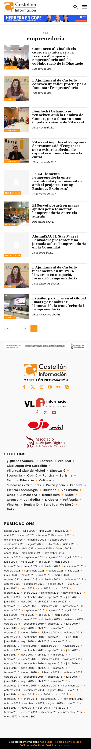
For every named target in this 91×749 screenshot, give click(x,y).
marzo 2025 (44, 548)
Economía (10, 224)
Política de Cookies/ (32, 745)
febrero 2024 (12, 566)
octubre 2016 (12, 663)
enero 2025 (11, 553)
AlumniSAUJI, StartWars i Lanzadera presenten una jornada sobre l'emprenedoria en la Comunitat (59, 242)
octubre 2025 (58, 539)
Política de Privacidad (68, 742)
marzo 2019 (60, 628)
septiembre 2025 (14, 544)
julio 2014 (73, 690)
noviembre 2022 (73, 579)
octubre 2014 (12, 690)
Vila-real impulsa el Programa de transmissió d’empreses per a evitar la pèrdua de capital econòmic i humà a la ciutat (59, 149)
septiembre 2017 (34, 650)
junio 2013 (10, 707)
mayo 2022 (27, 588)
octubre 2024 (12, 557)
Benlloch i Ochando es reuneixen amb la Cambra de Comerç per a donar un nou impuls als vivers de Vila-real (58, 117)
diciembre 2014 (50, 685)
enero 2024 (30, 566)
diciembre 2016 (50, 659)
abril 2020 (45, 615)
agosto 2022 (55, 584)
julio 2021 (72, 597)
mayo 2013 (27, 707)
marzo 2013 (61, 707)
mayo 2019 (27, 628)
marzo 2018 (60, 641)
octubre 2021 (12, 597)
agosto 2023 (55, 570)
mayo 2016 (27, 668)
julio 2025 (53, 544)
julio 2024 (73, 557)
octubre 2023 (12, 570)
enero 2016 (30, 672)
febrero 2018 (11, 646)
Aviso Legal (46, 742)
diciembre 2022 (50, 579)
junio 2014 (10, 694)
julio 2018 (72, 637)
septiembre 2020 (34, 610)
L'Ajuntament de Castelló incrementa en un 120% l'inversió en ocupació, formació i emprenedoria (54, 273)
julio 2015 (72, 677)
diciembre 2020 (50, 606)
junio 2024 (10, 562)
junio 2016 (10, 668)
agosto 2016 (55, 663)
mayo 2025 (11, 548)
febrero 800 (29, 716)
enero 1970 (11, 716)
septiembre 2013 (34, 703)
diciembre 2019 (50, 619)
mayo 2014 (27, 694)
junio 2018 (10, 641)
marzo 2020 (62, 615)
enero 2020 (30, 619)
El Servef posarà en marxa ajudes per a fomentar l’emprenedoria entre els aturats (55, 211)
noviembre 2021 (72, 592)
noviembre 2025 (36, 539)
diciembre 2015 (50, 672)
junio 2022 (10, 588)
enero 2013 (30, 712)
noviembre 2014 (72, 685)
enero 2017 (30, 659)
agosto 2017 (55, 650)
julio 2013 (73, 703)
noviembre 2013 (73, 699)
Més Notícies (12, 193)
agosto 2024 (55, 557)
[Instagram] (41, 387)
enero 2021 (30, 606)
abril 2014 (44, 694)
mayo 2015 (27, 681)
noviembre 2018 (72, 632)
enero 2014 (30, 699)
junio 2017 (10, 654)
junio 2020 (10, 615)
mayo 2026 (62, 531)
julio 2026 (29, 531)
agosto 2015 (55, 677)
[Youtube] (50, 387)
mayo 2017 (27, 654)
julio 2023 (73, 570)
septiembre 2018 (34, 637)
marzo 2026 (27, 535)
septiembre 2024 (34, 557)
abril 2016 (43, 668)
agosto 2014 (55, 690)
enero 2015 (30, 685)
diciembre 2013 (50, 699)
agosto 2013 (55, 703)
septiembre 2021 (34, 597)
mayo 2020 (27, 615)
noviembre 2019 (73, 619)
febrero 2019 (11, 632)
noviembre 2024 (54, 553)
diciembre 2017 (50, 646)
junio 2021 (10, 601)
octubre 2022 (12, 584)
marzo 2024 (62, 562)
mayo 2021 (27, 601)
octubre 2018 (12, 637)
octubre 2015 (12, 677)
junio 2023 (10, 575)
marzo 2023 (62, 575)
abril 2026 (10, 535)
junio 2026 (45, 531)
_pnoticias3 (12, 130)
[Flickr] (58, 387)
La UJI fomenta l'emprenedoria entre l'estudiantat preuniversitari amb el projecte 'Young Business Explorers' (57, 181)
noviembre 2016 (72, 659)
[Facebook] (24, 387)
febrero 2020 (12, 619)
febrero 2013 (11, 712)
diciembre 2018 (50, 632)
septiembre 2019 (34, 623)
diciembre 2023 (50, 566)
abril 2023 (45, 575)
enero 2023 (30, 579)
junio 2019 (10, 628)
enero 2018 (30, 646)
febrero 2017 (11, 659)
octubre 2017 (12, 650)
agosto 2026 (11, 531)
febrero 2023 (12, 579)
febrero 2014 (11, 699)
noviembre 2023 (74, 566)
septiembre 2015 (34, 677)
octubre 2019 (12, 623)
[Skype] (66, 387)
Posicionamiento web (58, 745)
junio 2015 (10, 681)
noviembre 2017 (72, 646)
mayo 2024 (27, 562)
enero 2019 (30, 632)
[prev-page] (7, 328)
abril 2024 (45, 562)
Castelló (10, 99)
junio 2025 (69, 544)
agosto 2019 (55, 623)
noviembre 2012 (72, 712)
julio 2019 (72, 623)
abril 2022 (44, 588)
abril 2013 (44, 707)
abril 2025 (27, 548)
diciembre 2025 (13, 539)
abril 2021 (43, 601)
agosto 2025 (35, 544)
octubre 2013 (12, 703)
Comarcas (10, 68)
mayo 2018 (27, 641)
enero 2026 (64, 535)
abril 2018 (43, 641)
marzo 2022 (61, 588)
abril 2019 (43, 628)
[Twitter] (33, 387)
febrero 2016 (11, 672)
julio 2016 (72, 663)
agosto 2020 (55, 610)
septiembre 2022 (34, 584)
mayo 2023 (27, 575)
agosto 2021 (55, 597)
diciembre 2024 (31, 553)
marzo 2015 (60, 681)
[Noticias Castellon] (20, 7)
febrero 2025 (63, 548)
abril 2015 (43, 681)
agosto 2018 (55, 637)
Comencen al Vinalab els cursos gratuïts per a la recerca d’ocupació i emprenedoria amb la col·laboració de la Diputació (57, 56)
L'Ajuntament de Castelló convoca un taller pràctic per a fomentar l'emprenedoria (59, 84)
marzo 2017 (60, 654)
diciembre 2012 (50, 712)
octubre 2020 (12, 610)
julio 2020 (73, 610)
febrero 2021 (11, 606)
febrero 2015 (11, 685)
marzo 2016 (60, 668)
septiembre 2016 (34, 663)
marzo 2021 (60, 601)
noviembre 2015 (72, 672)
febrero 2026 (46, 535)
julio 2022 (73, 584)
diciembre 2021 (50, 592)
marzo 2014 (61, 694)
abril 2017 (43, 654)
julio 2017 (72, 650)
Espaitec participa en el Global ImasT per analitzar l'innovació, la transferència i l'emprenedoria (59, 304)
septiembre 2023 (34, 570)
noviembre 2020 (73, 606)
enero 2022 (30, 592)
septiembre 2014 (34, 690)
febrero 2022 (11, 592)
